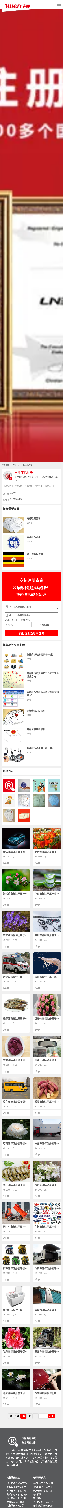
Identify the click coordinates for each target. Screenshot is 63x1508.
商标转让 (37, 1494)
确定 (51, 1416)
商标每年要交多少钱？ (43, 1483)
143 (29, 1416)
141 (17, 1416)
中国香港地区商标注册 (43, 1501)
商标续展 (37, 1498)
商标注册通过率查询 (31, 633)
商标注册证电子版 (15, 1505)
